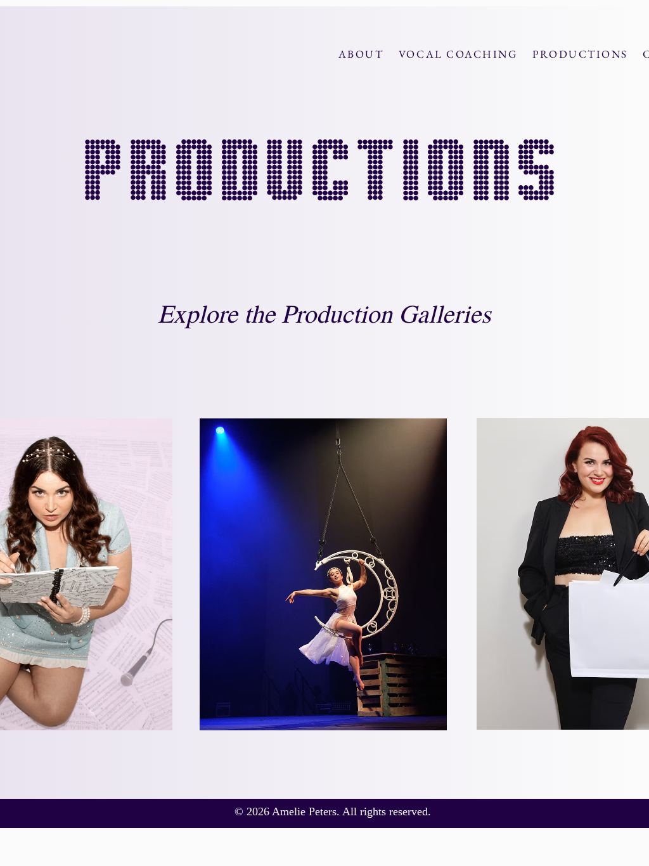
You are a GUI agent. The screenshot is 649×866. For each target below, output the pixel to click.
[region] (324, 574)
